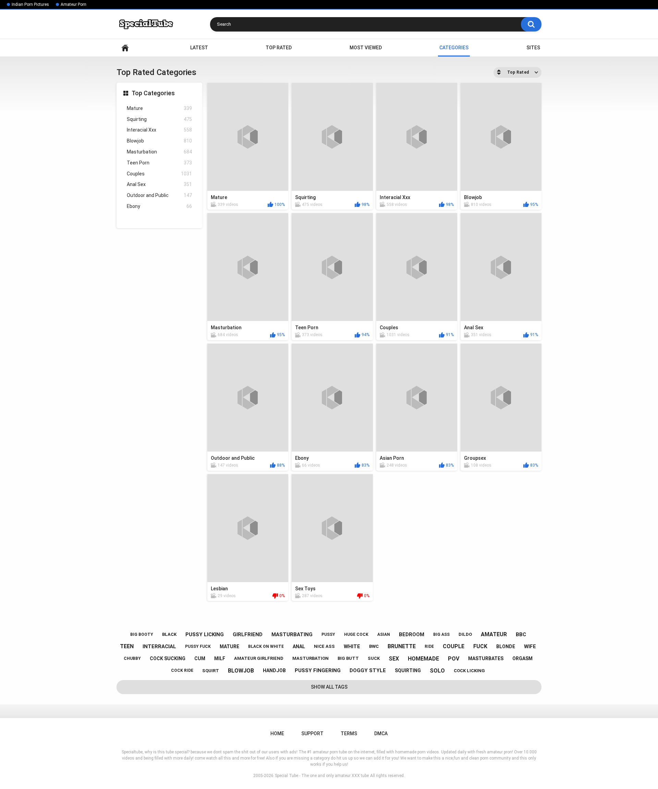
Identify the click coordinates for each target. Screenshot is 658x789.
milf (219, 658)
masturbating (292, 634)
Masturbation (159, 152)
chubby (132, 658)
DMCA (381, 733)
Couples (159, 173)
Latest (199, 47)
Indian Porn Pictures (30, 4)
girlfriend (248, 634)
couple (453, 646)
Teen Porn (159, 162)
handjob (274, 670)
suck (374, 658)
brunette (402, 646)
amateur (494, 634)
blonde (505, 646)
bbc (521, 634)
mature (229, 646)
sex (394, 658)
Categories (453, 47)
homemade (423, 658)
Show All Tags (329, 687)
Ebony (159, 206)
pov (453, 658)
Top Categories (153, 93)
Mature (159, 108)
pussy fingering (318, 670)
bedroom (411, 634)
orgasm (522, 658)
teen (127, 646)
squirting (408, 670)
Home (125, 48)
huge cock (356, 634)
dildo (465, 634)
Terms (349, 733)
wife (530, 646)
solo (437, 670)
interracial (159, 646)
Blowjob (159, 141)
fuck (480, 646)
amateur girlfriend (258, 658)
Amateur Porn (73, 4)
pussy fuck (198, 646)
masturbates (485, 658)
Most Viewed (366, 47)
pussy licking (204, 634)
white (352, 646)
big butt (348, 658)
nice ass (324, 646)
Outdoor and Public (159, 195)
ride (429, 646)
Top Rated (279, 47)
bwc (374, 646)
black (169, 634)
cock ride (182, 670)
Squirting (159, 119)
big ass (441, 634)
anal (299, 646)
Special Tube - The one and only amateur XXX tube (322, 775)
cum (199, 658)
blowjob (241, 670)
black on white (266, 646)
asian (383, 634)
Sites (533, 47)
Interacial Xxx (159, 130)
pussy (328, 634)
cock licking (469, 670)
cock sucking (167, 658)
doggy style (368, 670)
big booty (141, 634)
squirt (210, 670)
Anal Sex (159, 184)
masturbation (310, 658)
